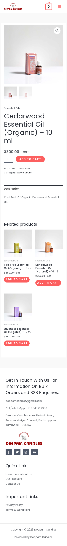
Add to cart (30, 159)
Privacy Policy (14, 505)
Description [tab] (11, 189)
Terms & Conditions (18, 510)
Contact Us (13, 484)
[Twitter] (17, 452)
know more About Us (19, 474)
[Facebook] (9, 452)
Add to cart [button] (17, 279)
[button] (57, 30)
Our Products (14, 479)
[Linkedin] (34, 452)
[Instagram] (26, 452)
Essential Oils (12, 108)
